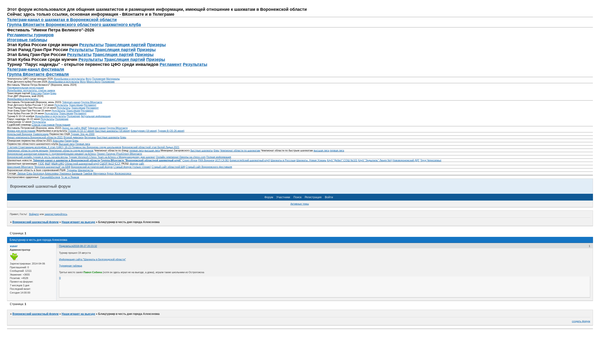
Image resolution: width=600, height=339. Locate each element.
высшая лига (152, 150)
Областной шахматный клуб (82, 163)
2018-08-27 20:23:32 (85, 246)
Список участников (43, 124)
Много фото (93, 81)
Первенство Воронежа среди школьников (96, 147)
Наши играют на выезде (78, 222)
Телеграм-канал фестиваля (35, 69)
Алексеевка (52, 173)
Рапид (46, 93)
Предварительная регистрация (25, 87)
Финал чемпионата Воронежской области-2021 (35, 137)
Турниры (72, 170)
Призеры (156, 44)
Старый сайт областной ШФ (168, 166)
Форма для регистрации (21, 130)
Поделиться (66, 246)
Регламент (171, 64)
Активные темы (299, 203)
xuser (14, 246)
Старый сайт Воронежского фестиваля (209, 166)
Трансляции (76, 105)
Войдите (34, 214)
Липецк (21, 173)
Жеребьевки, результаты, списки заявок (31, 90)
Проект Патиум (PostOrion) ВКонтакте (119, 153)
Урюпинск (65, 173)
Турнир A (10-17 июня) (81, 130)
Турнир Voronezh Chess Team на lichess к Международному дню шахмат (112, 157)
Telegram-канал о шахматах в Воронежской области (66, 160)
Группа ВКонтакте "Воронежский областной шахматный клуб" (141, 160)
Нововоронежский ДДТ (406, 160)
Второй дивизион (74, 137)
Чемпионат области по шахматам (240, 150)
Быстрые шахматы (108, 137)
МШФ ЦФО (57, 163)
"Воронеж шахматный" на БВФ (52, 166)
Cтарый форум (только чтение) (132, 166)
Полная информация (218, 157)
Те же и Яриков (70, 177)
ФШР (48, 163)
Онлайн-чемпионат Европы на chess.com (181, 157)
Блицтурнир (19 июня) (144, 130)
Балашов (77, 173)
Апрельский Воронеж (19, 134)
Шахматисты (85, 170)
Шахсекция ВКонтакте (20, 166)
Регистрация (62, 124)
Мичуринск (99, 173)
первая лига (136, 150)
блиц (216, 150)
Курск (110, 173)
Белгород (38, 173)
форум (134, 163)
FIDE (41, 163)
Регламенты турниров (30, 35)
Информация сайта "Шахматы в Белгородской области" (92, 259)
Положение (108, 81)
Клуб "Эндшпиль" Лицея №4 (375, 160)
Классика (36, 93)
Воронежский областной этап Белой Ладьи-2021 (150, 147)
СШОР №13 (107, 163)
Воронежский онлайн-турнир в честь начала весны (37, 157)
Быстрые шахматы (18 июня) (112, 130)
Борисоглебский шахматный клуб (250, 160)
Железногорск (122, 173)
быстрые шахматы (201, 150)
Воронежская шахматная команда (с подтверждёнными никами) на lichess (51, 153)
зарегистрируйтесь (56, 214)
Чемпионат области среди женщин (27, 150)
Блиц (53, 93)
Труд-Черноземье (430, 160)
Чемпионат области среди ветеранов (71, 150)
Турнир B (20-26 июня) (171, 130)
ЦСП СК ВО (222, 160)
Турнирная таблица (70, 265)
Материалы (113, 78)
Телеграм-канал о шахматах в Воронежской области (62, 19)
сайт (141, 163)
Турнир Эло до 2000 (82, 134)
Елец (29, 173)
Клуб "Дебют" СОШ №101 (342, 160)
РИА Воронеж (206, 160)
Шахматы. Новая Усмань (311, 160)
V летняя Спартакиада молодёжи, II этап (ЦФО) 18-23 (39, 147)
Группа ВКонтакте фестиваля (38, 74)
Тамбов (87, 173)
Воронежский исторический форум (92, 166)
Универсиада (41, 134)
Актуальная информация (96, 116)
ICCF (118, 163)
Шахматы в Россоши (283, 160)
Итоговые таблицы (27, 39)
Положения (98, 78)
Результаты (91, 44)
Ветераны (90, 137)
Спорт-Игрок (189, 160)
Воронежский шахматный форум (35, 222)
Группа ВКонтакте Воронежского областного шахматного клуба (74, 24)
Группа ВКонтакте (91, 102)
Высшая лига (67, 143)
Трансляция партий (125, 44)
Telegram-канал (71, 102)
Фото (88, 78)
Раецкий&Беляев (50, 177)
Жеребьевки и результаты (69, 78)
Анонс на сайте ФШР (74, 128)
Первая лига (82, 143)
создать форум (581, 321)
